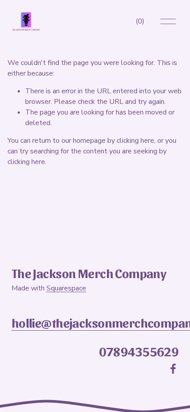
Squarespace (66, 288)
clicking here (135, 140)
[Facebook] (173, 368)
